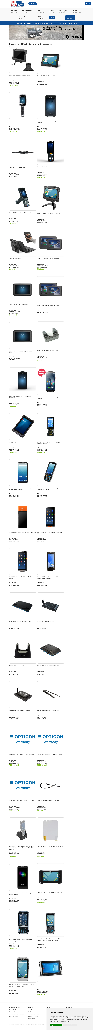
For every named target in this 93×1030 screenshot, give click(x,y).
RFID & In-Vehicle (41, 18)
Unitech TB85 (13, 442)
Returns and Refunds (33, 1016)
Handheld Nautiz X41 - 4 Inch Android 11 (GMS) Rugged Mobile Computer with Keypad (49, 939)
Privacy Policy (31, 1018)
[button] (88, 3)
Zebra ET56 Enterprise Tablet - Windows (48, 258)
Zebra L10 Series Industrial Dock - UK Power (49, 213)
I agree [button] (52, 1025)
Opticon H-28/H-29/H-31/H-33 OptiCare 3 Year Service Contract (49, 755)
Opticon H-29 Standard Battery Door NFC (20, 621)
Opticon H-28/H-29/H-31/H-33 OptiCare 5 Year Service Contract (21, 755)
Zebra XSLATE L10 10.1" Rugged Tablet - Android (49, 76)
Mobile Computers (41, 11)
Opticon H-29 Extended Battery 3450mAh (20, 710)
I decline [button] (59, 1025)
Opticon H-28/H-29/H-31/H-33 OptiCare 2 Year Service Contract (21, 801)
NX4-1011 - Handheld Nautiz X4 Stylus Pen (48, 800)
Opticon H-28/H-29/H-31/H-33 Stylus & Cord (48, 710)
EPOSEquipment (77, 11)
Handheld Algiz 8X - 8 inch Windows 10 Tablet (49, 984)
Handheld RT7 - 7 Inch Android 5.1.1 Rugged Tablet (50, 892)
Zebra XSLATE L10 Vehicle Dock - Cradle (19, 75)
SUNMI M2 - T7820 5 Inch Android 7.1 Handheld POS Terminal (49, 533)
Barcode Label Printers (27, 11)
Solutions (52, 17)
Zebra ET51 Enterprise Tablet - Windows (48, 305)
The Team (30, 1012)
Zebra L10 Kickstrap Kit (15, 258)
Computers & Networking (63, 11)
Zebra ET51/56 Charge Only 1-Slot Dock (47, 350)
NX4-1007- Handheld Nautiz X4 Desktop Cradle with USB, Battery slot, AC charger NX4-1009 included (21, 848)
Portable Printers (13, 1016)
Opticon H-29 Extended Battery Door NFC (48, 665)
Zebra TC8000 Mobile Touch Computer (19, 121)
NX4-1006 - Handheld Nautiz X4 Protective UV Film (50, 846)
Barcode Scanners (14, 11)
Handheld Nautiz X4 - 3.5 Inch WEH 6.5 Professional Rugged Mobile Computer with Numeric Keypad (20, 939)
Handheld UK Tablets (14, 1009)
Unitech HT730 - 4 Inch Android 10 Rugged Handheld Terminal (48, 442)
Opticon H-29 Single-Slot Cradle (17, 665)
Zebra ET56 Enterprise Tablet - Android (19, 304)
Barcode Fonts (13, 1012)
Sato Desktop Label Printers (16, 1014)
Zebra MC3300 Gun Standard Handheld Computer (22, 212)
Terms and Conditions (33, 1014)
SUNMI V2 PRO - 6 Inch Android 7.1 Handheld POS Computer (22, 533)
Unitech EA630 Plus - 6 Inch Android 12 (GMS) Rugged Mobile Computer (21, 488)
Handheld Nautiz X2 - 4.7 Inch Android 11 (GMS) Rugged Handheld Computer (21, 985)
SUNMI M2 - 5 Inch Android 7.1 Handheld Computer (20, 577)
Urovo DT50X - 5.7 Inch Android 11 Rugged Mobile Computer (50, 397)
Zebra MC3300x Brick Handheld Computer (48, 167)
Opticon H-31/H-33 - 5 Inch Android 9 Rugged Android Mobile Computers (49, 577)
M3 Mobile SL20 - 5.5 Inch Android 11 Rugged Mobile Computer (21, 893)
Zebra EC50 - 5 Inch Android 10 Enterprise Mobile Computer (22, 397)
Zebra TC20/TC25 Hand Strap (17, 167)
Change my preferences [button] (70, 1025)
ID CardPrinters (52, 11)
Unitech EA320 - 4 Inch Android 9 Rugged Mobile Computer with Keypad (50, 488)
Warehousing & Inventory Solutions (70, 17)
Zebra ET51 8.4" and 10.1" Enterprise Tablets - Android (21, 351)
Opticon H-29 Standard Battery (45, 621)
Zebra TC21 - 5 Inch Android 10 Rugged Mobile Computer (49, 121)
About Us (30, 1009)
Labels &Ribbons (22, 18)
